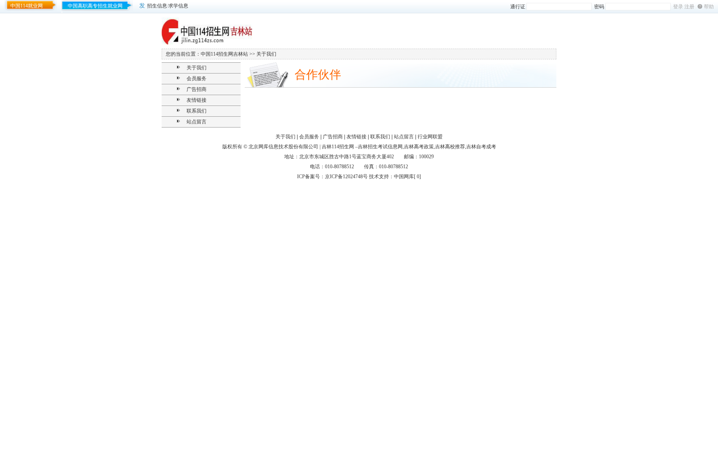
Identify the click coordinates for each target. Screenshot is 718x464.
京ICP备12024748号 (346, 176)
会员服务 (197, 78)
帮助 (709, 7)
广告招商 (197, 89)
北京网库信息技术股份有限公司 (283, 147)
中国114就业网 (26, 6)
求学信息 (178, 6)
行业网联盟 (430, 137)
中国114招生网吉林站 (224, 54)
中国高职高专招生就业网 (95, 6)
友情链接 (197, 100)
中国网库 (404, 176)
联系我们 (197, 111)
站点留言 (197, 122)
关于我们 (197, 68)
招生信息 (157, 6)
